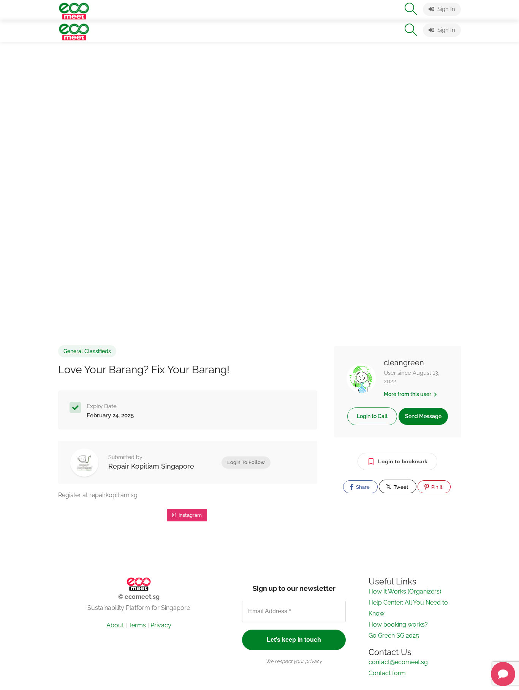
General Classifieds (87, 351)
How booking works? (398, 624)
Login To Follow (246, 462)
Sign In (445, 9)
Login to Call (372, 416)
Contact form (387, 673)
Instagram (189, 515)
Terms (137, 625)
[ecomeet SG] (74, 10)
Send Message (423, 416)
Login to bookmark (402, 461)
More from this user (408, 394)
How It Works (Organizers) (405, 591)
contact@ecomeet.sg (398, 662)
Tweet (400, 487)
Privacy (160, 625)
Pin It (436, 487)
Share (362, 487)
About (115, 625)
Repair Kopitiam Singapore (151, 466)
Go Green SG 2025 (394, 635)
